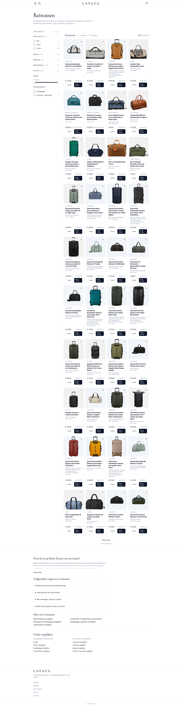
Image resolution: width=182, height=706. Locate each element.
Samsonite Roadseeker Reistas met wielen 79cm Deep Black (137, 211)
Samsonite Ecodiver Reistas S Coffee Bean (117, 263)
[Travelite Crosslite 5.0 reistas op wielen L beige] (95, 49)
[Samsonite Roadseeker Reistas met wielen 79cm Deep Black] (139, 194)
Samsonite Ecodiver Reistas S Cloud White (73, 65)
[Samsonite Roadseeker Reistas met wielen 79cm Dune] (117, 447)
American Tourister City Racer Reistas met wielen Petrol (73, 117)
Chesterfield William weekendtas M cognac (138, 116)
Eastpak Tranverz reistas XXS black (71, 414)
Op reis (35, 642)
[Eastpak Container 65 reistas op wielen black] (95, 500)
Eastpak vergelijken (79, 648)
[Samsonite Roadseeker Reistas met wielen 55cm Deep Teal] (95, 296)
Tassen (35, 682)
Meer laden (106, 540)
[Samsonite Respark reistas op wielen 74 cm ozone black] (74, 247)
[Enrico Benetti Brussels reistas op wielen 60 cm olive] (139, 147)
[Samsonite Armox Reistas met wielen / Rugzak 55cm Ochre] (117, 49)
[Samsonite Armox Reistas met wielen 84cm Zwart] (139, 296)
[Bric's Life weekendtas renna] (117, 147)
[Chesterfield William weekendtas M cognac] (139, 100)
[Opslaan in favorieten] (81, 41)
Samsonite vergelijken (80, 642)
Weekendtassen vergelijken (43, 619)
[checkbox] (34, 41)
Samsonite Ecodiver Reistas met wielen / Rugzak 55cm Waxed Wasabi (116, 367)
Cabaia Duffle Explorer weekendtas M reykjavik (95, 164)
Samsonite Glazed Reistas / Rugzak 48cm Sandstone (93, 415)
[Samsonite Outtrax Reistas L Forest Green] (139, 500)
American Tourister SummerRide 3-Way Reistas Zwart (94, 117)
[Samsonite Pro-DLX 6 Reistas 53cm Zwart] (139, 349)
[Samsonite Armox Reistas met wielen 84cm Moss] (117, 296)
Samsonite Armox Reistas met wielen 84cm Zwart (137, 313)
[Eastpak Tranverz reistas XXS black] (74, 398)
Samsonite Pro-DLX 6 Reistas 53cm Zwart (138, 365)
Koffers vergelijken (39, 645)
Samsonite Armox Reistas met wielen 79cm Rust (72, 463)
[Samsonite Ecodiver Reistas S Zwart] (117, 500)
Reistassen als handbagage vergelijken (47, 622)
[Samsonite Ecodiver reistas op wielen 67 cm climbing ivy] (74, 349)
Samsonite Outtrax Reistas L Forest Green (138, 516)
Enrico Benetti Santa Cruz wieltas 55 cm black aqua (116, 117)
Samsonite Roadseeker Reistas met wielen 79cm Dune (116, 464)
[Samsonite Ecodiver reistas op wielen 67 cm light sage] (74, 194)
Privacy (35, 692)
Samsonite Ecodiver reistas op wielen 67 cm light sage (72, 210)
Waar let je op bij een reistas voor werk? (51, 606)
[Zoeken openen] (39, 3)
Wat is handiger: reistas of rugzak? (49, 599)
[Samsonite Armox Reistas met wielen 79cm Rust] (74, 447)
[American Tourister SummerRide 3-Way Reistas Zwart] (95, 100)
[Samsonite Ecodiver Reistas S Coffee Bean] (117, 247)
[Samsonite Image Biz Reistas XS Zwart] (74, 296)
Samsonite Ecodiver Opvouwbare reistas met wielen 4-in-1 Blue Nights (117, 211)
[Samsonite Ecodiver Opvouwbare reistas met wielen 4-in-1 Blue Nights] (117, 194)
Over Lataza (37, 689)
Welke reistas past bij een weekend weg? (51, 586)
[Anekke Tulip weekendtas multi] (139, 49)
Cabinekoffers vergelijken (42, 625)
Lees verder (37, 572)
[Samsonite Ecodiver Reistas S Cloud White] (74, 49)
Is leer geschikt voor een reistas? (48, 592)
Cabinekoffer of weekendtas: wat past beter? (86, 619)
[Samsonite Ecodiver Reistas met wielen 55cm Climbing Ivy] (117, 398)
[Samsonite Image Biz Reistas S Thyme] (139, 447)
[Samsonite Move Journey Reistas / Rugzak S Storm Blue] (95, 194)
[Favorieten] (147, 3)
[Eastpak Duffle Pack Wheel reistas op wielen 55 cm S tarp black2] (95, 349)
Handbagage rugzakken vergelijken (83, 622)
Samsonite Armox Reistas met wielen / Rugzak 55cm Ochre (116, 66)
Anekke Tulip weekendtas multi (137, 65)
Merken (36, 686)
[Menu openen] (35, 3)
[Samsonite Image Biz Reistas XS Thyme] (95, 247)
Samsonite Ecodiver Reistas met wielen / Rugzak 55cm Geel (94, 463)
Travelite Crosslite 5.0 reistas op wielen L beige (95, 66)
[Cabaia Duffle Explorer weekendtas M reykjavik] (95, 147)
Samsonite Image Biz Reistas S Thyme (138, 462)
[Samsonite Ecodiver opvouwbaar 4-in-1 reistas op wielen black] (139, 398)
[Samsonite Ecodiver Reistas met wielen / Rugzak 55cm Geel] (95, 447)
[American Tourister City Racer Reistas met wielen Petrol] (74, 100)
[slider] (34, 82)
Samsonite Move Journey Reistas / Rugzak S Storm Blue (95, 210)
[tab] (70, 35)
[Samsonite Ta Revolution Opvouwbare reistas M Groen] (139, 247)
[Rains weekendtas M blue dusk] (74, 500)
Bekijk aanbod (77, 84)
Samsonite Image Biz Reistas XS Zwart (73, 312)
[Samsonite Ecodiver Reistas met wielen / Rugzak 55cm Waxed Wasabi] (117, 349)
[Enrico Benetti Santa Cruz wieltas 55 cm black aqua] (117, 100)
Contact (36, 696)
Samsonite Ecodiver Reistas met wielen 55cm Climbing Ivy (116, 415)
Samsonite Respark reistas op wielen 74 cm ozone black (72, 264)
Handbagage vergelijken (41, 648)
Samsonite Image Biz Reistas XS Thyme (95, 263)
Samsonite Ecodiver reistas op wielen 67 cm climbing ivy (72, 366)
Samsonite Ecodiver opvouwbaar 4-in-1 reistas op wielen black (137, 416)
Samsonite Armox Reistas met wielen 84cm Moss (116, 313)
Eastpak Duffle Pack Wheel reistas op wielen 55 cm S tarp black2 (94, 367)
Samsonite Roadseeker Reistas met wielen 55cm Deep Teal (94, 314)
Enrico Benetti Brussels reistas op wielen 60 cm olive (137, 164)
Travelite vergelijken (79, 645)
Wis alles (56, 31)
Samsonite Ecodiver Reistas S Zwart (116, 516)
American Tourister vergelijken (83, 651)
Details (69, 85)
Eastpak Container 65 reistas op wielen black (95, 517)
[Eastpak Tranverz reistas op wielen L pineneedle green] (74, 147)
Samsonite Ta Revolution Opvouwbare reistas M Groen (137, 265)
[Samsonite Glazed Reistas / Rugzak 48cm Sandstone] (95, 398)
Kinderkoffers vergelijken (41, 651)
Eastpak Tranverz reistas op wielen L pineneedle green (72, 164)
